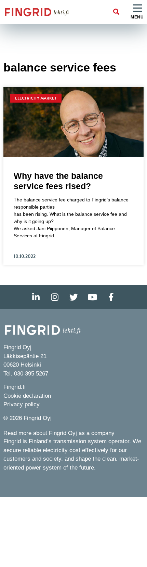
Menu (137, 17)
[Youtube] (92, 297)
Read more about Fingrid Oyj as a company (59, 433)
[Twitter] (73, 297)
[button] (116, 12)
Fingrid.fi (14, 387)
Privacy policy (21, 404)
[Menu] (137, 8)
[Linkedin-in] (35, 297)
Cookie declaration (27, 396)
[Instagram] (54, 297)
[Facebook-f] (111, 297)
